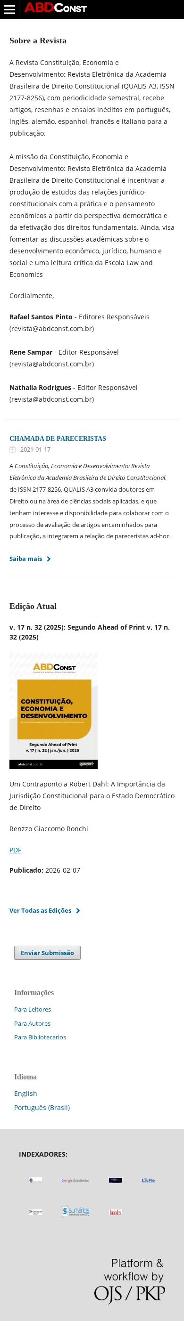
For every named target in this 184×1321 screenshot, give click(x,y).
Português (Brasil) (42, 1107)
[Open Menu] (9, 9)
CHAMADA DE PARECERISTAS (57, 438)
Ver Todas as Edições (40, 910)
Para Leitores (32, 1009)
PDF (15, 849)
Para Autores (32, 1023)
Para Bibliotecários (40, 1037)
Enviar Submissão (47, 952)
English (25, 1093)
